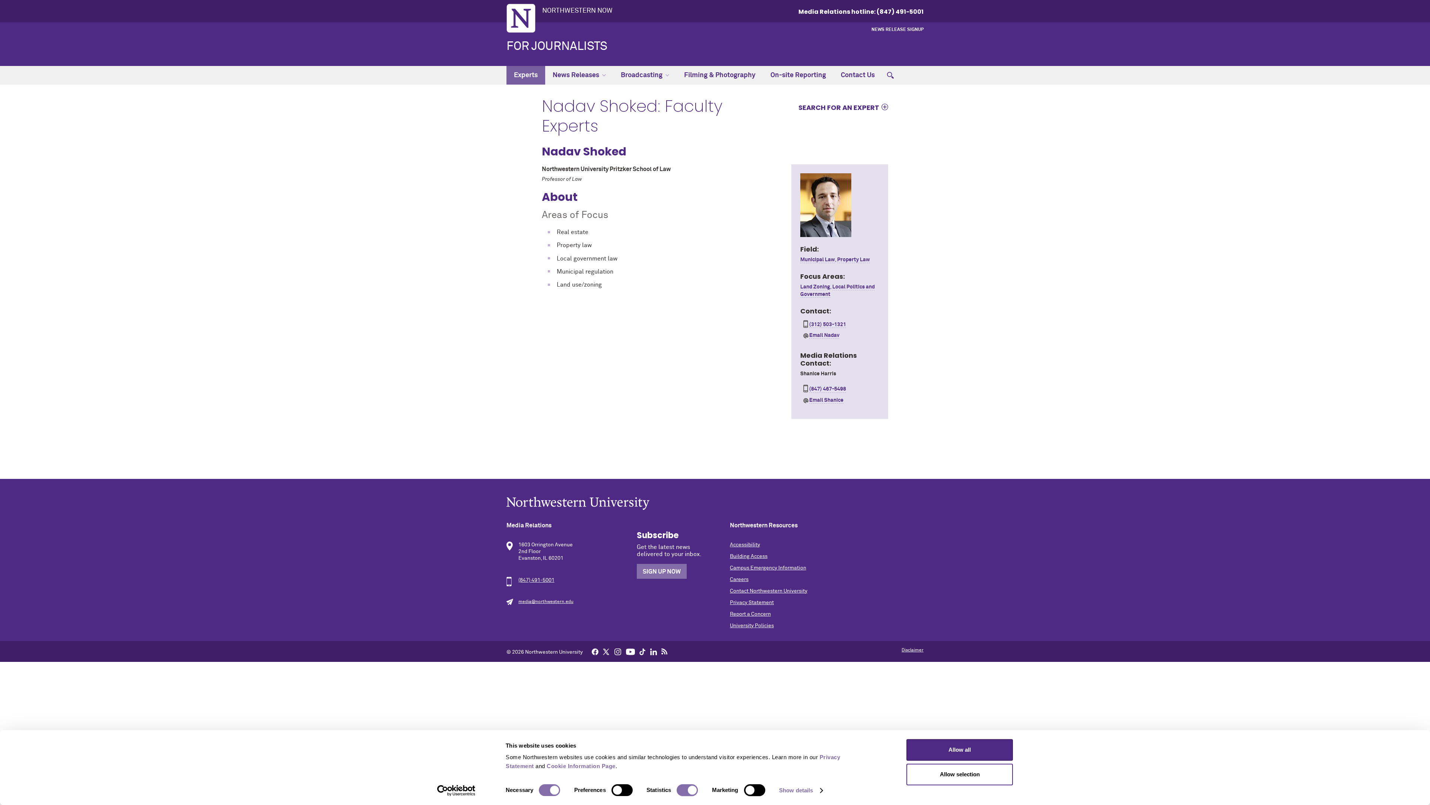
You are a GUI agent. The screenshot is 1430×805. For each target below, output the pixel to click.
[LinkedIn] (653, 651)
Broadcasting (641, 75)
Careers (739, 579)
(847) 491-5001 (536, 580)
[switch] (622, 790)
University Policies (752, 625)
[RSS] (664, 651)
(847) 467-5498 (827, 389)
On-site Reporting (798, 75)
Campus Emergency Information (768, 568)
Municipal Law (817, 259)
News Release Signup (897, 30)
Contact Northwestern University (768, 591)
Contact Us (858, 75)
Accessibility (745, 544)
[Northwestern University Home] (521, 18)
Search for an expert (838, 107)
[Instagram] (617, 651)
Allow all (959, 749)
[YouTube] (630, 651)
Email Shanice (826, 400)
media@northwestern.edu (545, 602)
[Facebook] (595, 651)
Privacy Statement (752, 602)
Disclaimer (913, 650)
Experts (526, 75)
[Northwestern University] (715, 503)
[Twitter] (606, 651)
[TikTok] (642, 651)
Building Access (749, 556)
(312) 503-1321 (827, 324)
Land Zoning (815, 287)
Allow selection (960, 774)
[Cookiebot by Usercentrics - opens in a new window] (456, 790)
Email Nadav (824, 335)
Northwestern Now (577, 10)
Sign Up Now (662, 572)
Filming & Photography (720, 75)
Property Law (853, 259)
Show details (796, 790)
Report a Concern (750, 614)
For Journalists (556, 47)
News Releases (576, 75)
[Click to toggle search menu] (890, 75)
